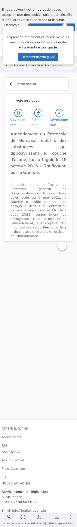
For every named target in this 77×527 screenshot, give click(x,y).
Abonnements (11, 437)
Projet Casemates (14, 469)
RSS (5, 446)
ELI (4, 477)
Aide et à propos (13, 460)
